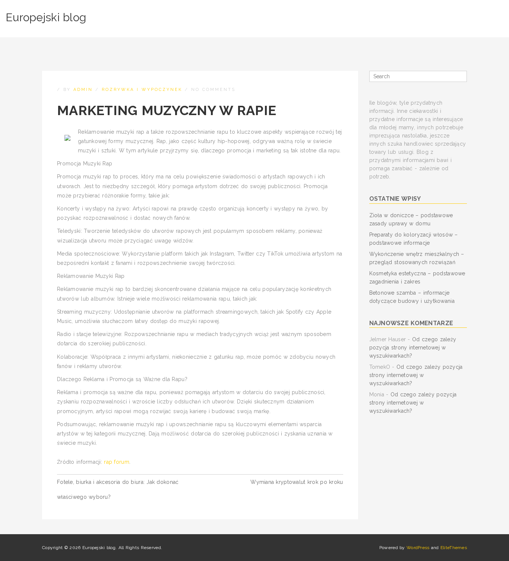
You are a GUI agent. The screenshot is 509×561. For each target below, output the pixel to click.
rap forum (116, 462)
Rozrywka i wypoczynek (142, 89)
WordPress (418, 547)
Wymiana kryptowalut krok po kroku (296, 482)
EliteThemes (453, 547)
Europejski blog (46, 17)
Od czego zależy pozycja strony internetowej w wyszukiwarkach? (412, 347)
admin (83, 89)
